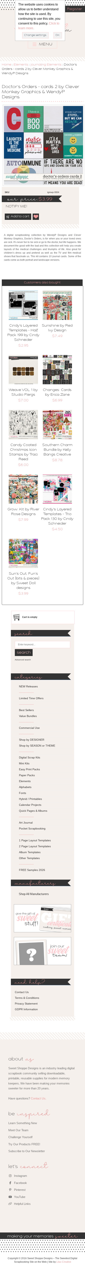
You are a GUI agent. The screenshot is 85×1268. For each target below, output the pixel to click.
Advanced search (23, 660)
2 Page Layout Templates (35, 846)
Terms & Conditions (27, 997)
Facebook (20, 1183)
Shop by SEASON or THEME (37, 745)
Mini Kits (24, 763)
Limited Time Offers (31, 698)
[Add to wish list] (36, 216)
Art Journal (26, 822)
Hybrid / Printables (30, 798)
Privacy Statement (26, 1003)
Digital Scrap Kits (29, 757)
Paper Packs (27, 775)
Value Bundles (28, 716)
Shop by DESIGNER (31, 739)
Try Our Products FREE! (24, 1144)
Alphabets (25, 787)
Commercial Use (29, 727)
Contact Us (22, 992)
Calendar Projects (30, 804)
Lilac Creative (63, 1262)
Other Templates (29, 858)
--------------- (26, 692)
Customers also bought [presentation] (42, 282)
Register (74, 9)
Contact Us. (38, 1098)
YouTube (19, 1197)
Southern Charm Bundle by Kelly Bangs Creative (57, 450)
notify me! (13, 206)
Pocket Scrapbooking (32, 828)
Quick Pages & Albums (33, 810)
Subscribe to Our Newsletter (26, 1151)
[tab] (42, 282)
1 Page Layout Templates (35, 840)
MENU (45, 44)
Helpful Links (22, 1203)
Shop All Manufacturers (34, 894)
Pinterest (19, 1189)
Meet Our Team (18, 1130)
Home (6, 64)
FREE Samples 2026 (32, 870)
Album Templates (30, 852)
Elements (21, 64)
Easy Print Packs (29, 769)
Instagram (20, 1175)
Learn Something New (22, 1123)
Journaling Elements (46, 64)
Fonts (22, 793)
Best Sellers (26, 710)
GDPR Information (26, 1009)
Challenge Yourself (20, 1137)
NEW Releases (28, 686)
